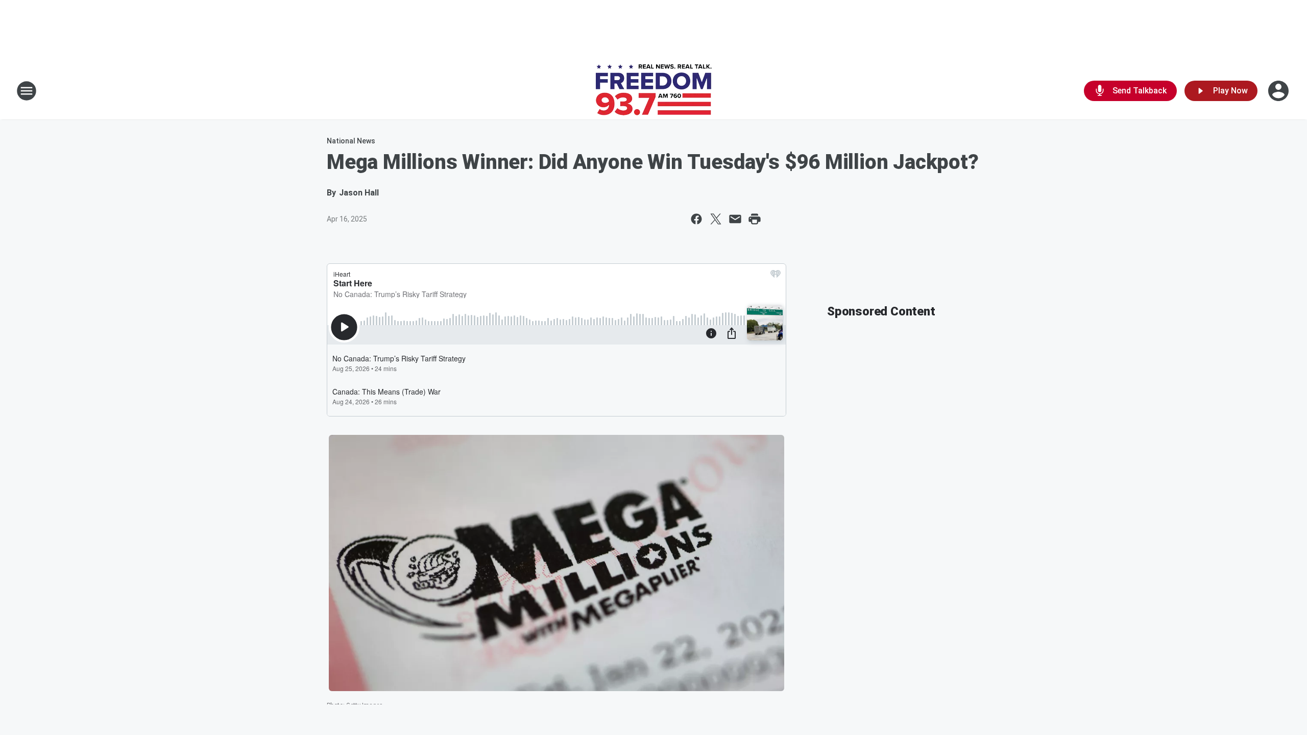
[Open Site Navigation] (26, 91)
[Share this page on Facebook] (696, 219)
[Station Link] (654, 90)
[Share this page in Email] (735, 219)
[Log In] (1279, 91)
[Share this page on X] (716, 219)
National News (351, 141)
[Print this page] (754, 219)
